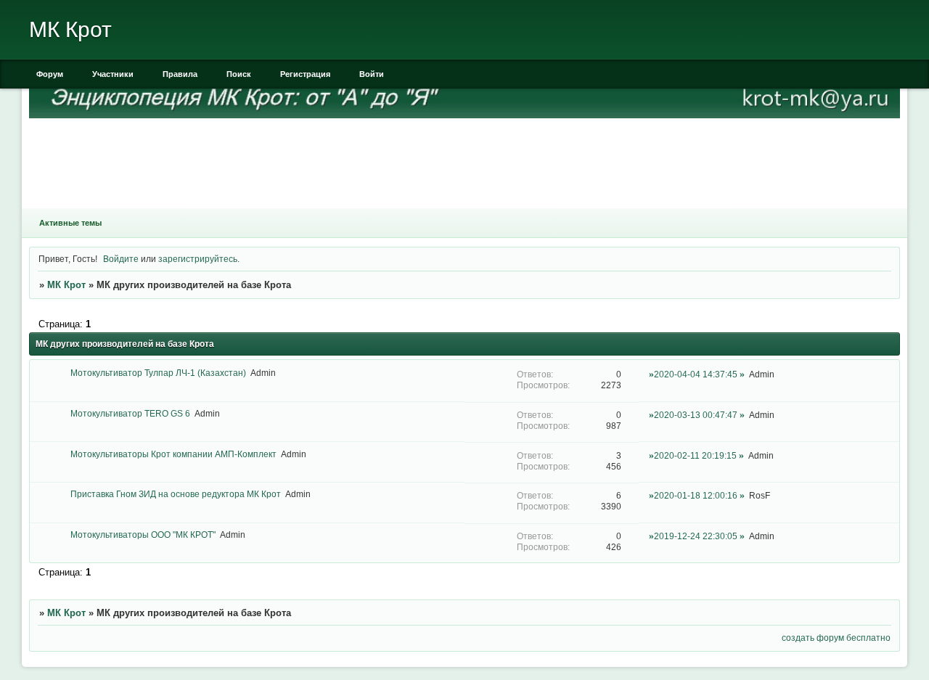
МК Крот (66, 284)
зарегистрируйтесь (197, 258)
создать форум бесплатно (836, 637)
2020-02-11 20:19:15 (695, 455)
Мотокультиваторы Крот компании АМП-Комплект (173, 454)
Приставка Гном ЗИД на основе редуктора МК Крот (175, 494)
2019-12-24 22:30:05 (695, 536)
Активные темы (70, 222)
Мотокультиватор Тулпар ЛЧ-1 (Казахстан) (158, 372)
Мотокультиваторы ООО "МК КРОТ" (143, 534)
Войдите (121, 258)
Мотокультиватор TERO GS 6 (130, 413)
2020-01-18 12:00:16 (695, 495)
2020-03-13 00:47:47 (695, 414)
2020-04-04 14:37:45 (695, 374)
